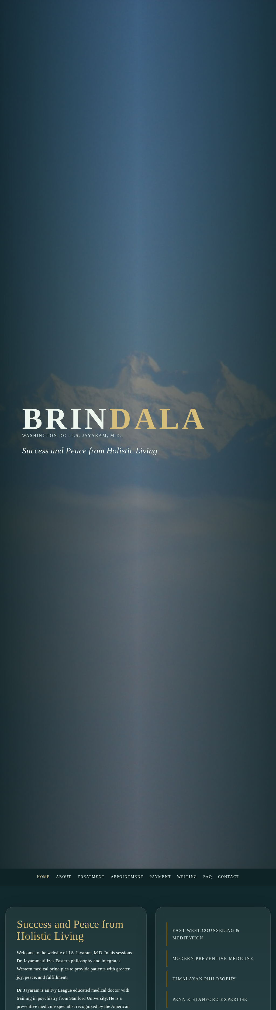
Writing (187, 877)
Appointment (127, 877)
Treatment (91, 877)
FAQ (207, 877)
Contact (228, 877)
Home (43, 877)
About (64, 877)
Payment (160, 877)
